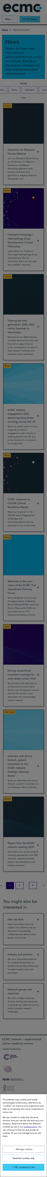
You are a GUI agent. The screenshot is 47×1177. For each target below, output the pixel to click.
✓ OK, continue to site (23, 1167)
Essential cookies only (23, 1158)
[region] (23, 1135)
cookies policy (30, 1127)
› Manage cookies (23, 1149)
